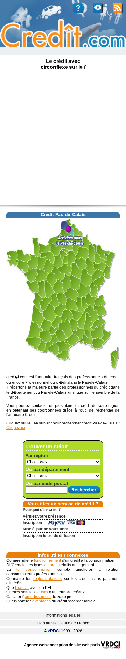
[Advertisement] (63, 139)
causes (42, 592)
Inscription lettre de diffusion (49, 535)
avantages (41, 601)
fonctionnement (47, 560)
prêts (54, 565)
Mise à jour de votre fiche (46, 529)
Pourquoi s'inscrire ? (42, 509)
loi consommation (34, 569)
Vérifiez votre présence (44, 516)
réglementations (47, 578)
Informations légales (63, 615)
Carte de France (75, 623)
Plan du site (47, 623)
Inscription (32, 522)
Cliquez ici (15, 427)
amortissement (38, 596)
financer (22, 587)
